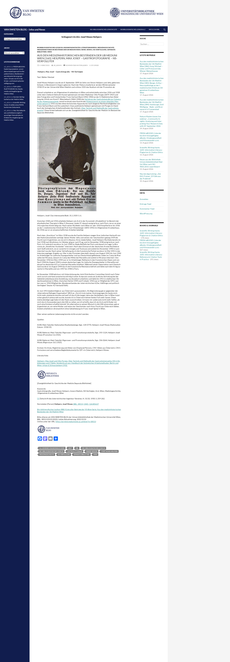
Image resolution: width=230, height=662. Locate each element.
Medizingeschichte (105, 47)
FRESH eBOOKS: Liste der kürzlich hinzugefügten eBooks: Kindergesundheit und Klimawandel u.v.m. (150, 136)
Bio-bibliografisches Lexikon (93, 448)
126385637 (94, 404)
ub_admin (57, 65)
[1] (49, 103)
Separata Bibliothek (82, 454)
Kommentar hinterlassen (77, 65)
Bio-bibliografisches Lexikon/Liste (103, 29)
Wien (49, 52)
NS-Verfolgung (100, 50)
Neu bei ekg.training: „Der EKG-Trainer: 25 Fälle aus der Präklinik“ (150, 176)
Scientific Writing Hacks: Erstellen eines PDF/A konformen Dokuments (14, 104)
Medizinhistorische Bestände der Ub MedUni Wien (59, 50)
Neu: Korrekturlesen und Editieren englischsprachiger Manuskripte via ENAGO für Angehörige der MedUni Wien (15, 115)
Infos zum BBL (154, 29)
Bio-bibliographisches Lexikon (51, 451)
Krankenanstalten (72, 47)
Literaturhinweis (89, 47)
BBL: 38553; (78, 404)
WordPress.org (146, 213)
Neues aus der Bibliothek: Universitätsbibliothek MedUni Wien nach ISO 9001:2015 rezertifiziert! (151, 163)
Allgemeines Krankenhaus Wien (52, 448)
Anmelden (144, 199)
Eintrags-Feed (145, 204)
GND (86, 404)
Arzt (70, 448)
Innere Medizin (91, 451)
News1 (89, 50)
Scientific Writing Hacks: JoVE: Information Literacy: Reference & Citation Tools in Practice (151, 255)
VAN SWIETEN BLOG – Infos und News (24, 29)
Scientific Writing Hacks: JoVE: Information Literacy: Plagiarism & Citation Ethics (151, 149)
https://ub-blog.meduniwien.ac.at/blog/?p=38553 (76, 421)
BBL (77, 448)
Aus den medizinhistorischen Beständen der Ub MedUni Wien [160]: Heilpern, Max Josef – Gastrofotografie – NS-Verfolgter (77, 58)
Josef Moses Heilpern (109, 451)
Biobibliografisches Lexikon (50, 47)
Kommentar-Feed (147, 209)
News (83, 50)
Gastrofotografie (74, 451)
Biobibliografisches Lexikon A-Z (132, 29)
